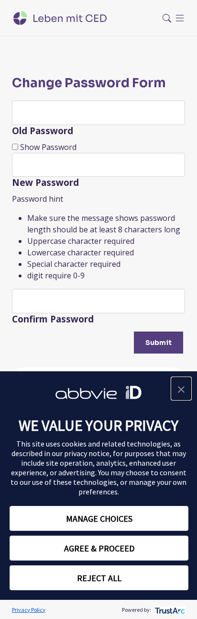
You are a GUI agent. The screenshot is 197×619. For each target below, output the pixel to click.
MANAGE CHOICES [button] (99, 518)
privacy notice (86, 453)
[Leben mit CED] (60, 18)
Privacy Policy (28, 609)
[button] (181, 389)
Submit (158, 342)
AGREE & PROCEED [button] (99, 548)
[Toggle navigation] (174, 18)
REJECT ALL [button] (99, 578)
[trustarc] (169, 610)
